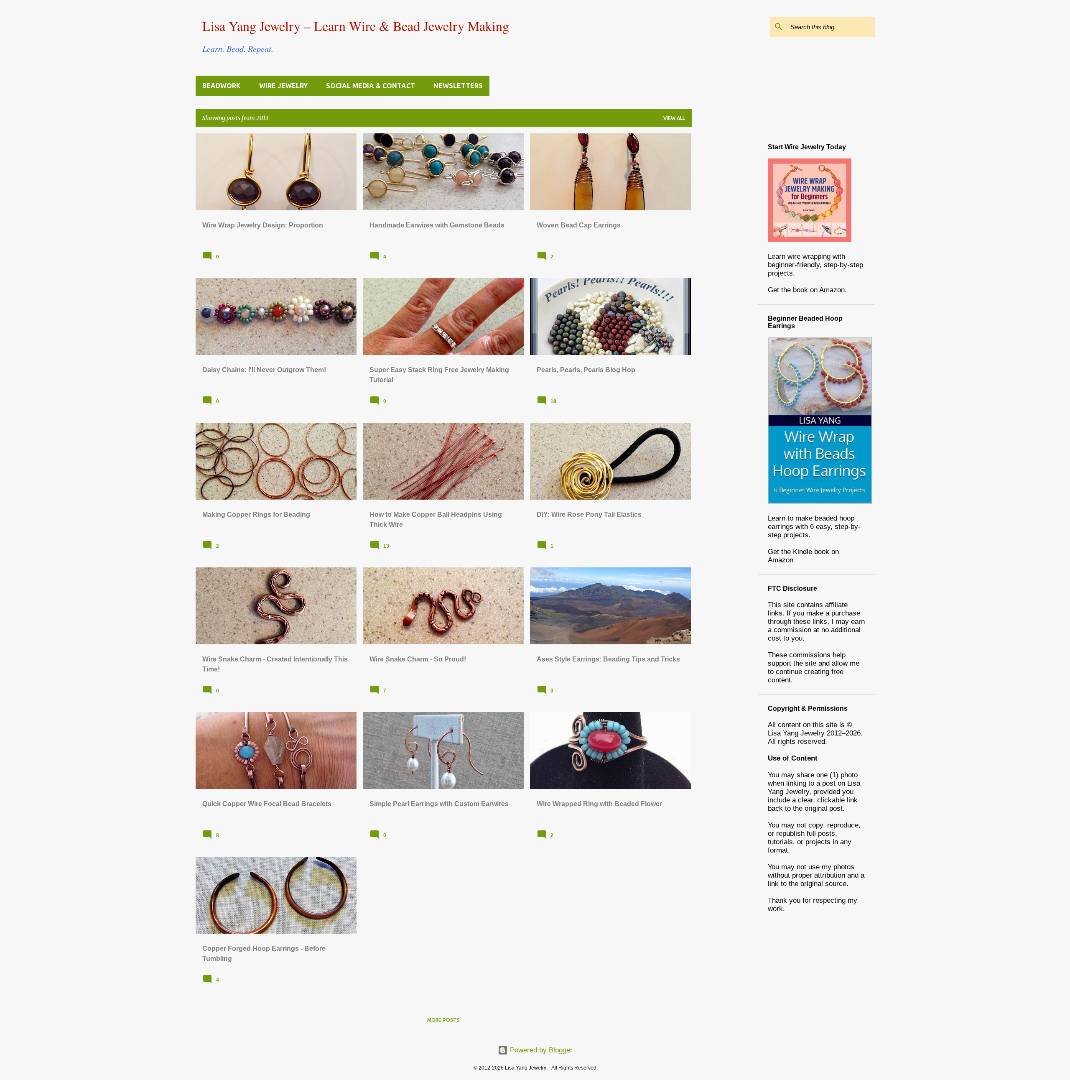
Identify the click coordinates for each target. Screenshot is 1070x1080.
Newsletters (458, 85)
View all (674, 118)
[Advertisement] (725, 258)
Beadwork (221, 85)
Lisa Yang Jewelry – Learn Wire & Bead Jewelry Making (355, 26)
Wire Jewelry (283, 85)
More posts (443, 1020)
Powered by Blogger (540, 1050)
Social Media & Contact (370, 85)
